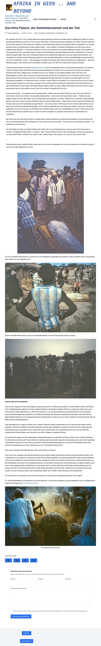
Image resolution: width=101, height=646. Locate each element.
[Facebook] (8, 560)
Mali (66, 33)
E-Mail (40, 579)
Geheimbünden (39, 68)
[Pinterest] (25, 560)
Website (68, 579)
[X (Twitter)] (16, 560)
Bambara (42, 33)
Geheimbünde (59, 33)
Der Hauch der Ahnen (30, 483)
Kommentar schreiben (19, 588)
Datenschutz (26, 641)
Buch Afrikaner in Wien (44, 19)
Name (13, 579)
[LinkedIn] (33, 560)
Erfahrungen (50, 33)
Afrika (36, 33)
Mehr (63, 19)
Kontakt (26, 633)
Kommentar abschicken (21, 616)
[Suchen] (95, 19)
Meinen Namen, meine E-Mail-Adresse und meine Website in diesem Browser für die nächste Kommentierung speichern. (50, 611)
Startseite (9, 16)
